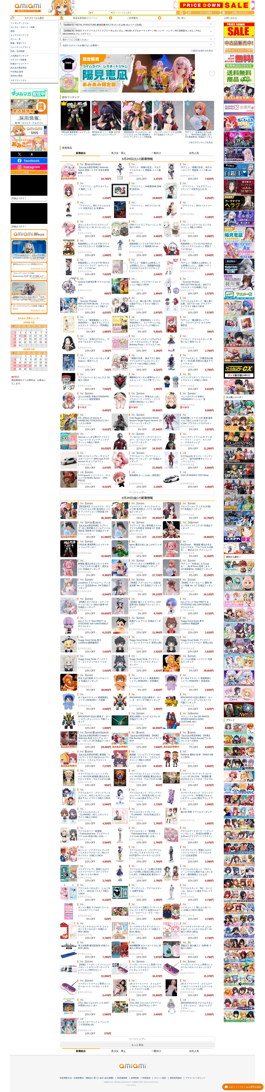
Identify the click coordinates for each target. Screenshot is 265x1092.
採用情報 (135, 1078)
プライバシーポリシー (195, 1078)
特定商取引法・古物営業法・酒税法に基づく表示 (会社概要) (86, 1078)
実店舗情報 (122, 1078)
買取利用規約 (176, 1078)
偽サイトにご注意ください (75, 39)
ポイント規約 (160, 1078)
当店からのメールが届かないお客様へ (81, 45)
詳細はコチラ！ (19, 198)
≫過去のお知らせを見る (202, 51)
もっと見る (137, 1045)
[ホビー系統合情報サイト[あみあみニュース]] (29, 234)
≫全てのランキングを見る (201, 142)
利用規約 (146, 1078)
